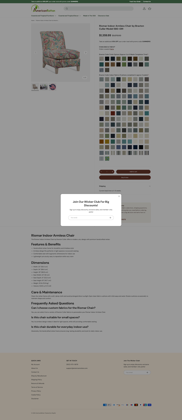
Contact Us (147, 1)
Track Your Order (135, 1)
